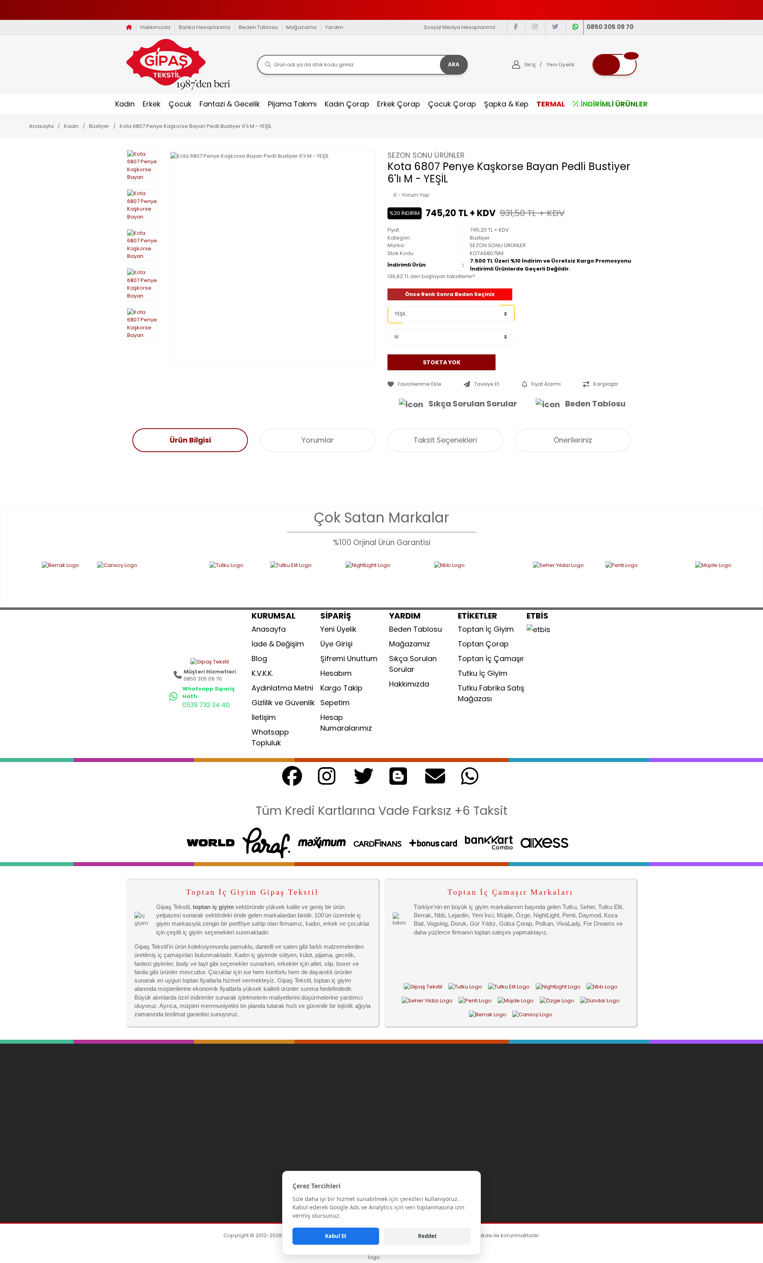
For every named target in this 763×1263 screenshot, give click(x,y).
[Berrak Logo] (487, 1014)
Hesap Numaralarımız (346, 722)
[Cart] (615, 64)
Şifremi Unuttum (349, 658)
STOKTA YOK (442, 362)
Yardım (334, 27)
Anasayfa (269, 629)
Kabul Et (336, 1236)
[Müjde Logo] (696, 579)
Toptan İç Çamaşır (491, 658)
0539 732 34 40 (206, 705)
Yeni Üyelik (338, 629)
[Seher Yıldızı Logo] (506, 579)
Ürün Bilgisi (190, 440)
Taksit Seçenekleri (445, 440)
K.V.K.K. (262, 673)
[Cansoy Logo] (90, 579)
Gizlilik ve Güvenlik (283, 703)
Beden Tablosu (258, 27)
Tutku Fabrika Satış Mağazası (491, 693)
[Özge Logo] (557, 1000)
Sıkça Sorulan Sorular (472, 403)
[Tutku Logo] (176, 579)
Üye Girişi (336, 644)
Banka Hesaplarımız (204, 27)
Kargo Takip (341, 688)
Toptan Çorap (483, 644)
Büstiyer (480, 238)
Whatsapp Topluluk (270, 737)
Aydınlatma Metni (282, 688)
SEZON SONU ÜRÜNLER (426, 155)
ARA (453, 64)
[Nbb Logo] (420, 579)
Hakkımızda (155, 27)
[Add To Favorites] (423, 384)
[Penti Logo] (587, 579)
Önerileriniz (573, 440)
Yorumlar (318, 440)
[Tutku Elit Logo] (244, 579)
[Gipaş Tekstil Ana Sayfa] (423, 986)
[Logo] (178, 64)
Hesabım (336, 673)
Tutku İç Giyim (482, 673)
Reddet (427, 1236)
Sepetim (335, 703)
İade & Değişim (278, 644)
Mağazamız (301, 27)
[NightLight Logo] (326, 579)
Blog (259, 658)
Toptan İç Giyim (486, 629)
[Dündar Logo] (600, 1000)
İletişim (264, 717)
